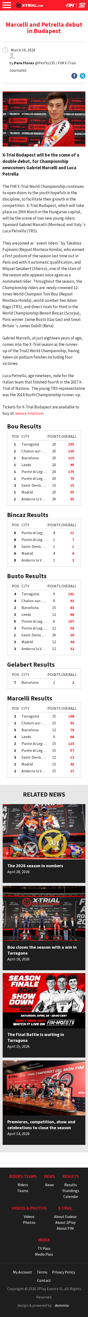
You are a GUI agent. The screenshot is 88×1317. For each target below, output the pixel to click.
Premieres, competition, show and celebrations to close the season (41, 1124)
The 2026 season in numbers (35, 865)
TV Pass (44, 1248)
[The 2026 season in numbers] (44, 831)
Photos (29, 1222)
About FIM (65, 1228)
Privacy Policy (63, 1272)
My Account (22, 1272)
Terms (42, 1272)
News (49, 1184)
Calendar (70, 1196)
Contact (44, 1280)
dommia (62, 1305)
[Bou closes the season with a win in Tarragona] (44, 913)
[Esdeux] (82, 6)
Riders (23, 1184)
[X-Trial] (29, 6)
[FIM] (69, 6)
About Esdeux (65, 1216)
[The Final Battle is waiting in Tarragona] (44, 1000)
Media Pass (44, 1254)
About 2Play (65, 1222)
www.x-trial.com (29, 413)
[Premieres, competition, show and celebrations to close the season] (44, 1087)
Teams (22, 1190)
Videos (29, 1216)
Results (70, 1184)
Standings (70, 1190)
